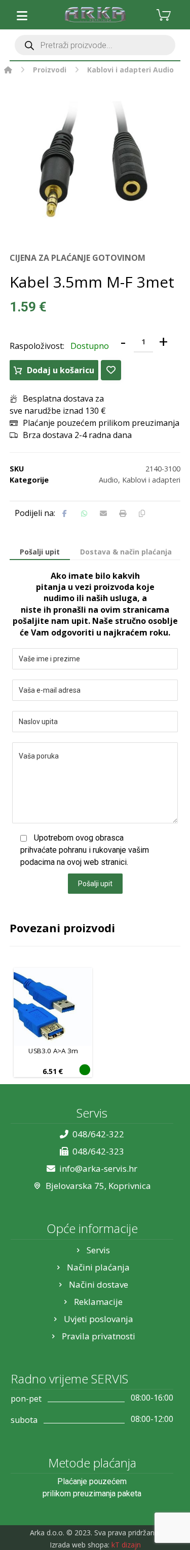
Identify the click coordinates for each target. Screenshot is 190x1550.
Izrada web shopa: (79, 1544)
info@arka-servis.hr (98, 1168)
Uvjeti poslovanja (98, 1319)
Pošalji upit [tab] (40, 552)
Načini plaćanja (98, 1267)
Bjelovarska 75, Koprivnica (98, 1185)
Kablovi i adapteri (151, 480)
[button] (22, 15)
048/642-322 (98, 1134)
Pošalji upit (95, 884)
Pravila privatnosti (98, 1336)
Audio (108, 480)
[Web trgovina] (95, 14)
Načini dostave (98, 1284)
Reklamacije (98, 1301)
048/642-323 (98, 1151)
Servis (98, 1250)
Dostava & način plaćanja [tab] (126, 552)
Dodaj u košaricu (60, 370)
